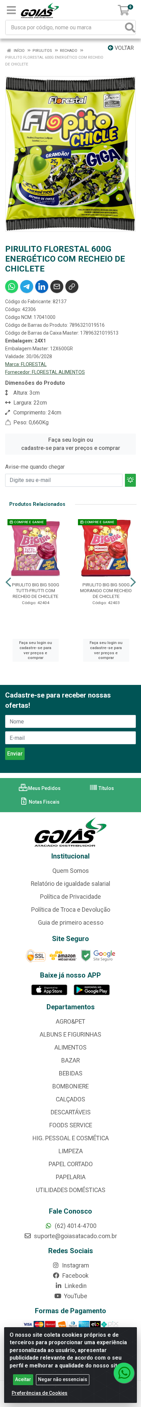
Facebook (75, 1275)
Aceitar (23, 1379)
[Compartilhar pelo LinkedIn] (41, 286)
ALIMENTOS (70, 1047)
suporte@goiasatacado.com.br (75, 1236)
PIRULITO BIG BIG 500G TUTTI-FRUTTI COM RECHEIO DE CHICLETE (35, 590)
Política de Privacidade (70, 896)
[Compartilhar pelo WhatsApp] (11, 286)
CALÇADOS (70, 1099)
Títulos (106, 788)
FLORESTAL (34, 364)
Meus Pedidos (44, 788)
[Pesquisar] (130, 27)
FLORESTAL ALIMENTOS (58, 372)
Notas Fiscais (44, 802)
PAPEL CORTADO (71, 1164)
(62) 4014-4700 (75, 1225)
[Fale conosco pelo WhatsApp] (124, 1373)
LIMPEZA (71, 1151)
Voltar (123, 48)
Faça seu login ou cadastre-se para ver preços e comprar (70, 444)
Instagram (75, 1265)
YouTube (75, 1296)
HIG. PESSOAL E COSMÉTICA (71, 1138)
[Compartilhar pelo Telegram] (26, 286)
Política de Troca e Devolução (70, 909)
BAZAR (70, 1060)
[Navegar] (8, 582)
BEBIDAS (70, 1073)
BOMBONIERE (70, 1086)
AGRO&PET (70, 1021)
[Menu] (11, 10)
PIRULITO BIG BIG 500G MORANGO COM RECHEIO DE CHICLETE (106, 590)
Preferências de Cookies (39, 1393)
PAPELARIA (71, 1177)
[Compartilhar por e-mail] (56, 286)
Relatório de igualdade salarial (70, 883)
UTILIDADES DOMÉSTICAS (70, 1190)
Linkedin (75, 1286)
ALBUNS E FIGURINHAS (70, 1034)
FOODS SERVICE (70, 1125)
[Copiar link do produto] (71, 286)
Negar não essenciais (62, 1379)
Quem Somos (70, 870)
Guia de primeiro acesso (70, 922)
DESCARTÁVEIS (71, 1112)
